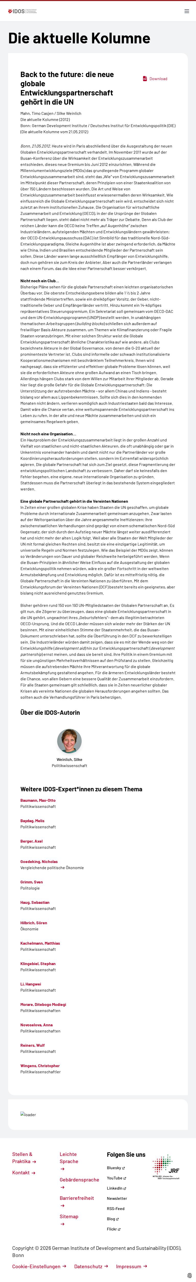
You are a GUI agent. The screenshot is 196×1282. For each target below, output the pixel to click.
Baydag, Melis (32, 820)
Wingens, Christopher (40, 1065)
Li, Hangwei (30, 983)
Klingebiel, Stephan (38, 963)
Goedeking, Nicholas (39, 861)
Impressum (128, 1266)
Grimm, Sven (31, 881)
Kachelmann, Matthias (40, 943)
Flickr (112, 1228)
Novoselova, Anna (36, 1024)
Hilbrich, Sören (33, 922)
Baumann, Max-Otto (38, 800)
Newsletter (117, 1198)
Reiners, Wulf (32, 1045)
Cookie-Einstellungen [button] (36, 1266)
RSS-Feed (116, 1208)
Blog (111, 1218)
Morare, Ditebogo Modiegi (43, 1004)
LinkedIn (115, 1188)
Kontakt (21, 1172)
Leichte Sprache (69, 1157)
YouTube (115, 1177)
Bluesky (114, 1167)
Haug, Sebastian (35, 902)
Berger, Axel (31, 841)
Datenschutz (88, 1266)
